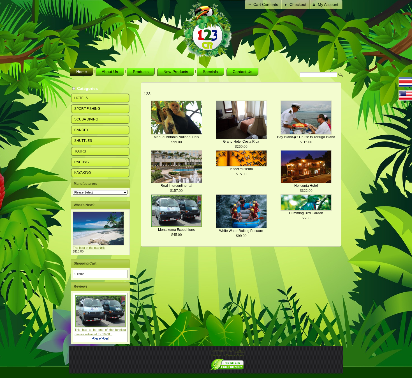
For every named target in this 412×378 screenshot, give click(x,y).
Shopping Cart (85, 263)
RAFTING (81, 162)
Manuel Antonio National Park (176, 137)
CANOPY (81, 130)
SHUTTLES (83, 141)
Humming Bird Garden (306, 213)
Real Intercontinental (176, 186)
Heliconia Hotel (306, 186)
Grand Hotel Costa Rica (241, 142)
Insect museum (241, 169)
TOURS (80, 151)
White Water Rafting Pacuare (241, 231)
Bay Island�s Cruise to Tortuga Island (306, 137)
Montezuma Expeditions (176, 230)
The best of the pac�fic (89, 247)
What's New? (84, 205)
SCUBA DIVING (86, 119)
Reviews (80, 286)
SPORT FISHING (87, 109)
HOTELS (81, 98)
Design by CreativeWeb (227, 355)
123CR (240, 350)
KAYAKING (82, 173)
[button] (263, 4)
